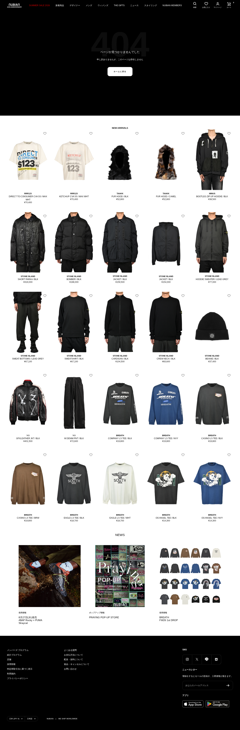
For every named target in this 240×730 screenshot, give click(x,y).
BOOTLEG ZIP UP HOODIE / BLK (212, 196)
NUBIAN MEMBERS (172, 5)
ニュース (134, 5)
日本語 (29, 719)
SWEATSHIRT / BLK (74, 359)
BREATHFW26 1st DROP (168, 619)
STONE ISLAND (28, 276)
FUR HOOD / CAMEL (166, 196)
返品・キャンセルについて (76, 664)
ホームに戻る (120, 71)
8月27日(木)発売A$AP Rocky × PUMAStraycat (30, 620)
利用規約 (11, 673)
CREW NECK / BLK (166, 359)
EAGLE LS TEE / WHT (120, 518)
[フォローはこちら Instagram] (187, 659)
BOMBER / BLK (74, 279)
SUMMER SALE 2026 (39, 5)
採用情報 (11, 664)
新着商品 (60, 5)
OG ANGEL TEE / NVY (212, 518)
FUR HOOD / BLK (120, 196)
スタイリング (150, 5)
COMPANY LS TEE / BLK (120, 438)
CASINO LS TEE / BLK (212, 438)
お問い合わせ (70, 669)
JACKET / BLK (120, 279)
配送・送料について (73, 659)
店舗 (9, 659)
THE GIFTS (119, 5)
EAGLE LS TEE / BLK (74, 518)
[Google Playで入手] (217, 703)
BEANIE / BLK (212, 359)
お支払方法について (73, 655)
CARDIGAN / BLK (120, 359)
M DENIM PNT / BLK (74, 438)
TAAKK (120, 193)
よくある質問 (70, 650)
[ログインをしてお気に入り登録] (45, 133)
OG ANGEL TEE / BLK (166, 518)
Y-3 (28, 435)
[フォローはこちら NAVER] (216, 659)
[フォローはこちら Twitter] (197, 659)
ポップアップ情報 (97, 613)
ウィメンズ (103, 5)
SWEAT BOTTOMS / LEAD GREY (28, 359)
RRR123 (28, 193)
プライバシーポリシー (17, 678)
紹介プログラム (14, 655)
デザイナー (75, 5)
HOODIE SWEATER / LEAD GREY (212, 279)
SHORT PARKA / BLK (28, 279)
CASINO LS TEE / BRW (28, 518)
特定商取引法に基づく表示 (19, 669)
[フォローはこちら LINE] (206, 659)
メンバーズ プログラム (18, 650)
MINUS (212, 193)
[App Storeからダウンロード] (192, 703)
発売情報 (22, 613)
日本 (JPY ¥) (14, 719)
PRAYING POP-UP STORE (104, 617)
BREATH (120, 435)
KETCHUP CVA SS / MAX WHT (74, 196)
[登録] (227, 685)
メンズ (89, 5)
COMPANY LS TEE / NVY (166, 438)
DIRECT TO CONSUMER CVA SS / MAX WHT (28, 198)
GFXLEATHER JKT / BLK (28, 438)
